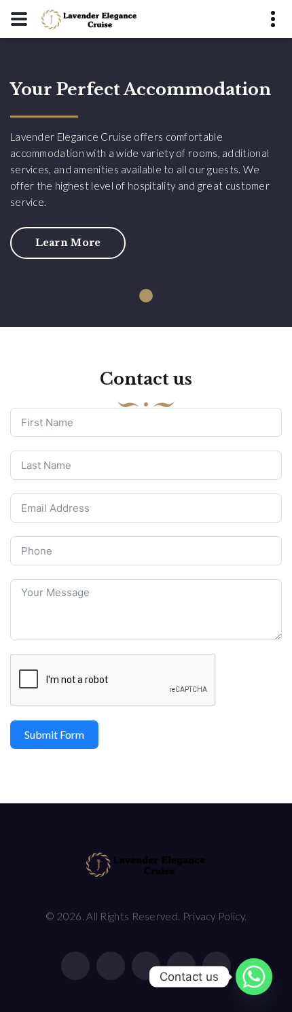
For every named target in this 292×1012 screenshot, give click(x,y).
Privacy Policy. (215, 916)
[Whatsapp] (254, 976)
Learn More (68, 243)
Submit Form (54, 734)
